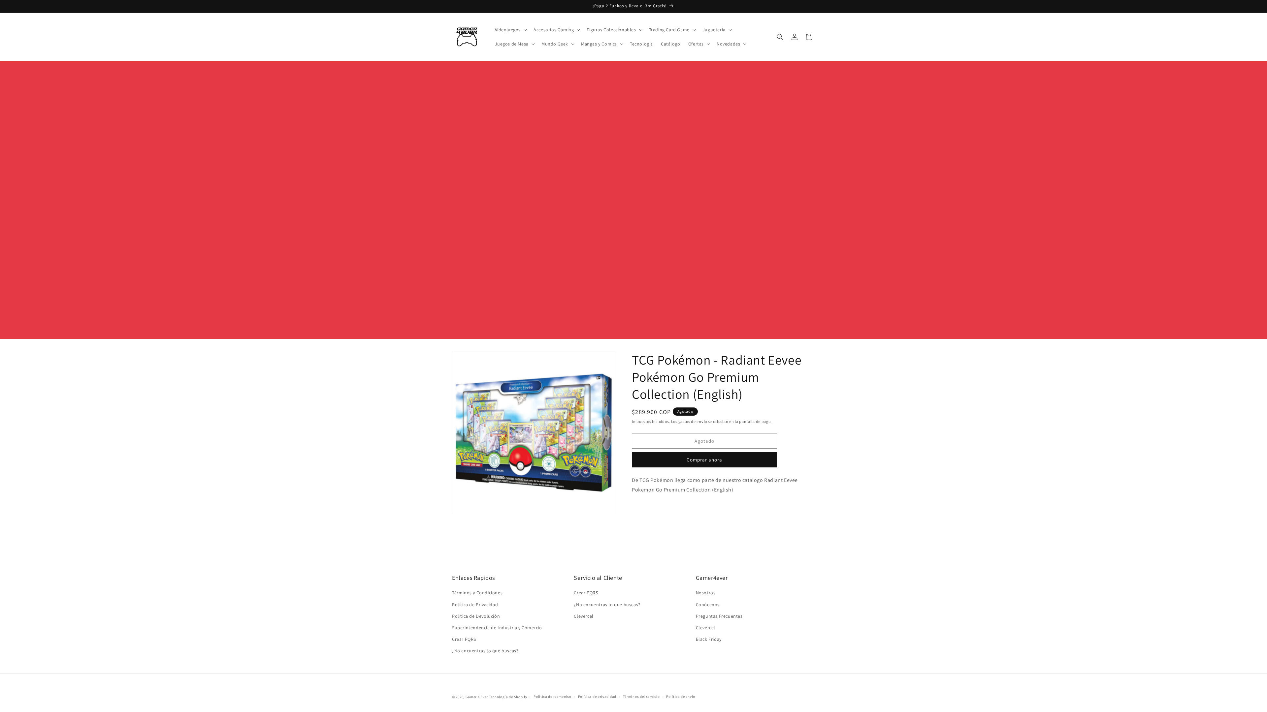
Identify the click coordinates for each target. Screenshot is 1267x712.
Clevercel (583, 616)
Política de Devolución (476, 616)
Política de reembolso (552, 696)
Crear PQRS (464, 639)
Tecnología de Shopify (508, 697)
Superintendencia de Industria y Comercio (497, 628)
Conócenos (708, 605)
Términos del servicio (641, 696)
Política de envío (680, 696)
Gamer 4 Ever (477, 697)
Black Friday (709, 639)
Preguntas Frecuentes (719, 616)
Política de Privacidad (475, 605)
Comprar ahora (704, 460)
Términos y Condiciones (477, 593)
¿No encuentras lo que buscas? (485, 651)
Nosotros (706, 593)
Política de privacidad (597, 696)
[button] (510, 30)
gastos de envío (692, 421)
